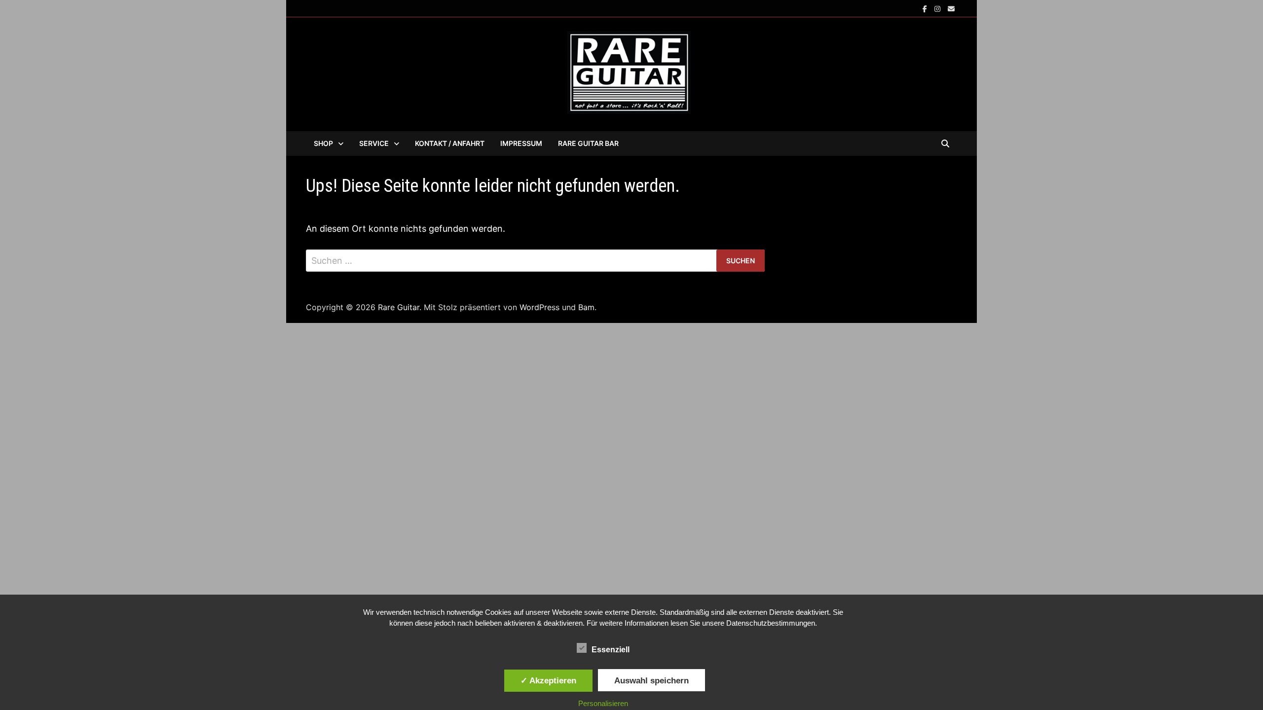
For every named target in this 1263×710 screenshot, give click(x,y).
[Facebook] (926, 8)
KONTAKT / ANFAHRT (449, 143)
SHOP (323, 143)
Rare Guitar (398, 307)
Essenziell (611, 649)
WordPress (539, 307)
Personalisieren (603, 703)
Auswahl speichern (651, 680)
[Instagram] (938, 8)
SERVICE (374, 143)
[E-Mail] (951, 8)
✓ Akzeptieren (548, 680)
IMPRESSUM (521, 143)
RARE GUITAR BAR (588, 143)
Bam (586, 307)
